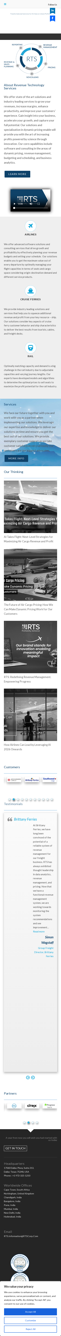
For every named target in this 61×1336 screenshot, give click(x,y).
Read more (39, 931)
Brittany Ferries (25, 819)
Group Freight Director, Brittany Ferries (44, 952)
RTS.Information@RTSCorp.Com (21, 1236)
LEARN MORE (17, 174)
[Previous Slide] (28, 1077)
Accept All (30, 1311)
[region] (30, 1308)
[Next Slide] (33, 1077)
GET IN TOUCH (15, 1148)
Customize (30, 1320)
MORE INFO (16, 458)
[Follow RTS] (52, 10)
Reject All (30, 1329)
